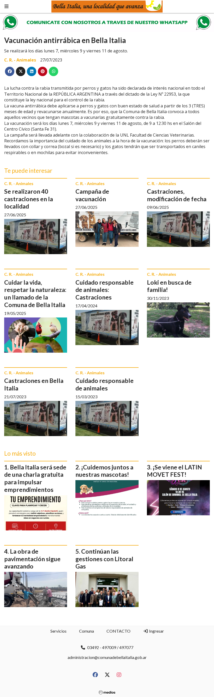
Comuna (86, 630)
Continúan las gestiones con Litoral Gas (104, 559)
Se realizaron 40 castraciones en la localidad (28, 199)
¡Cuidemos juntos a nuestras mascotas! (104, 470)
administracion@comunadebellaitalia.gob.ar (107, 657)
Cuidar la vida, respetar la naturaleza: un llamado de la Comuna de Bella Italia (35, 293)
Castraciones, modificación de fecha (176, 195)
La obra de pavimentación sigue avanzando (32, 559)
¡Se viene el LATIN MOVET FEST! (174, 470)
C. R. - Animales (20, 60)
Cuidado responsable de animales (104, 384)
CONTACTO (118, 630)
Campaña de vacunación (92, 195)
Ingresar (156, 630)
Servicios (58, 630)
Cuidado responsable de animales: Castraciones (104, 290)
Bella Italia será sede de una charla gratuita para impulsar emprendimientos (35, 478)
